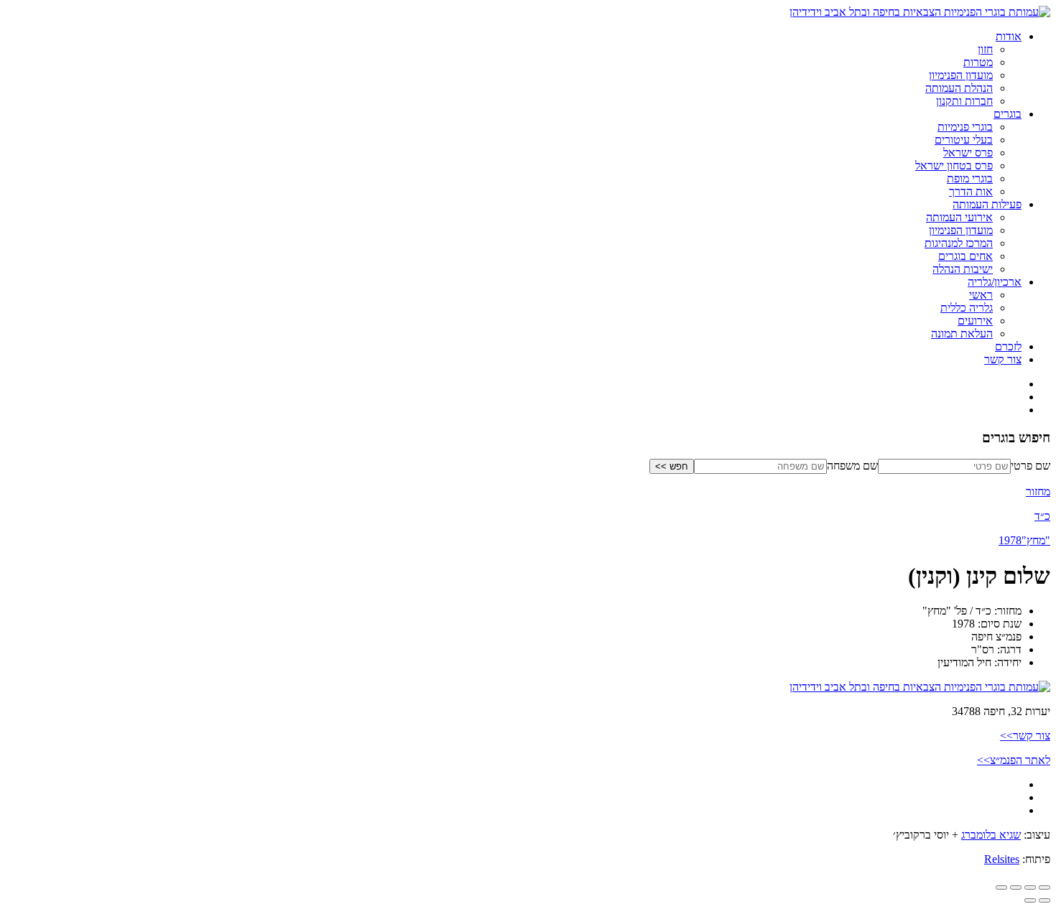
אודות (1009, 36)
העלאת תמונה (962, 333)
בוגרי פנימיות (965, 127)
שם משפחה (852, 466)
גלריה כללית (966, 308)
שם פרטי (1030, 466)
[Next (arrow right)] (1030, 900)
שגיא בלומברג (991, 835)
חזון (985, 49)
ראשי (981, 295)
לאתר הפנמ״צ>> (1013, 760)
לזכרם (1008, 346)
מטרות (978, 62)
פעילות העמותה (987, 204)
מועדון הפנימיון (961, 75)
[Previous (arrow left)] (1044, 900)
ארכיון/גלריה (995, 282)
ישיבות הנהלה (962, 269)
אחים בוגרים (965, 256)
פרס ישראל (968, 152)
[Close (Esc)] (1044, 887)
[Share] (1030, 887)
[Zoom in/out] (1001, 887)
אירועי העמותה (959, 217)
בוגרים (1008, 114)
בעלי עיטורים (964, 140)
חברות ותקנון (964, 101)
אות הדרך (971, 191)
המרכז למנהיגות (959, 243)
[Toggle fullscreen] (1016, 887)
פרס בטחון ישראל (954, 165)
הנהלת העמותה (959, 88)
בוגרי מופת (970, 178)
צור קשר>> (1025, 735)
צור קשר (1003, 359)
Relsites (1001, 859)
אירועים (975, 320)
